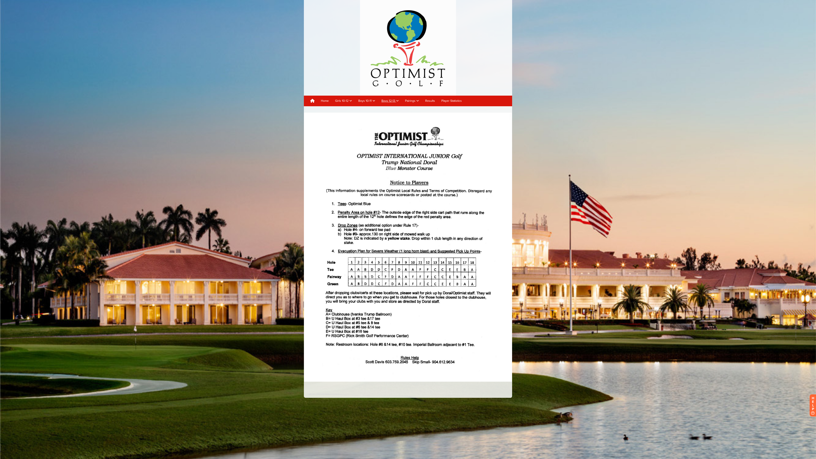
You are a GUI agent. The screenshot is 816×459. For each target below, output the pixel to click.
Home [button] (325, 101)
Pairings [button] (410, 101)
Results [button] (430, 101)
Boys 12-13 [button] (388, 101)
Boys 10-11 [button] (365, 101)
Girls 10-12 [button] (342, 101)
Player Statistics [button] (451, 101)
